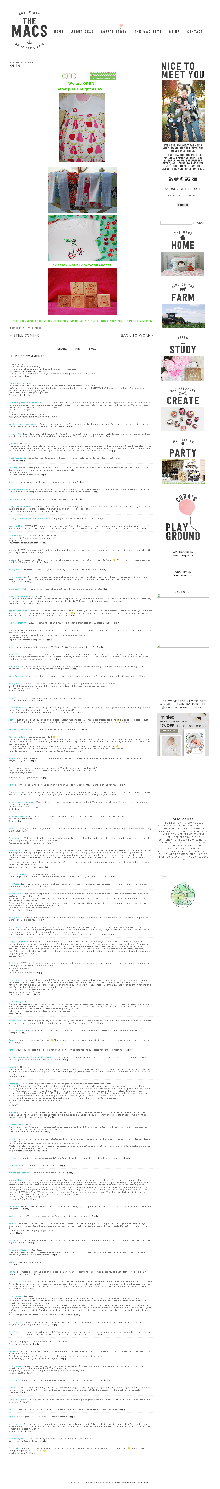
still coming (25, 335)
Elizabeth (14, 1448)
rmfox (12, 1139)
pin (77, 349)
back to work (137, 335)
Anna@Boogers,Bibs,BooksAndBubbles (30, 1057)
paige (11, 1262)
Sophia (12, 630)
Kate (11, 482)
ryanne (12, 443)
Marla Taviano (16, 676)
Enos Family (15, 1001)
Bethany (13, 1351)
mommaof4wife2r (18, 589)
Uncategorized (32, 328)
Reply (28, 376)
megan (12, 550)
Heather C (14, 1380)
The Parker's (15, 838)
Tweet (93, 349)
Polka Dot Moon (17, 816)
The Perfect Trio (17, 874)
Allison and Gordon (19, 1250)
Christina (13, 1332)
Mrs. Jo (12, 1341)
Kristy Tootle (15, 654)
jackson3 (13, 1067)
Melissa (12, 1216)
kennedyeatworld (18, 611)
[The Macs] (59, 29)
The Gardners (16, 1124)
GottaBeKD (14, 1083)
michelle (13, 1112)
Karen (12, 1417)
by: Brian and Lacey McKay (23, 424)
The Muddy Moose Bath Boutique (26, 402)
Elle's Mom (14, 792)
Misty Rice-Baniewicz (20, 506)
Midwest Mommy (18, 623)
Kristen (12, 1240)
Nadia (12, 1223)
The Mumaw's (16, 535)
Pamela (12, 785)
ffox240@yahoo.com (29, 1151)
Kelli (11, 647)
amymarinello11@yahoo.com (23, 543)
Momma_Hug (16, 526)
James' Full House (18, 941)
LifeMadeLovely (120, 1482)
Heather (13, 468)
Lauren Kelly (15, 499)
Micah (12, 1387)
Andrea (12, 698)
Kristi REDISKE (16, 1281)
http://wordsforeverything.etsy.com (27, 371)
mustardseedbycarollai (20, 489)
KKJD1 (12, 1409)
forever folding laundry (21, 802)
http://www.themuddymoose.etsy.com (29, 416)
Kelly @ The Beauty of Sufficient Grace (30, 518)
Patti (11, 1050)
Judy (11, 720)
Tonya (12, 1272)
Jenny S (13, 1206)
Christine (13, 963)
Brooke (12, 1040)
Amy (11, 758)
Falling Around (17, 383)
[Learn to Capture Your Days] (183, 707)
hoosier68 (14, 666)
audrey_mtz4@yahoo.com (44, 929)
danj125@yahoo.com (79, 1071)
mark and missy (17, 1180)
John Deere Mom (17, 1400)
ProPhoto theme (140, 1482)
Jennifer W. (15, 434)
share (62, 349)
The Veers (14, 884)
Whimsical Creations (20, 1173)
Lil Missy (13, 1158)
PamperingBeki (17, 729)
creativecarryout (17, 458)
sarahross (14, 1165)
